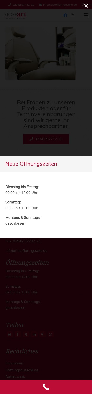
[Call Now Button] (46, 387)
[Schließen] (86, 6)
